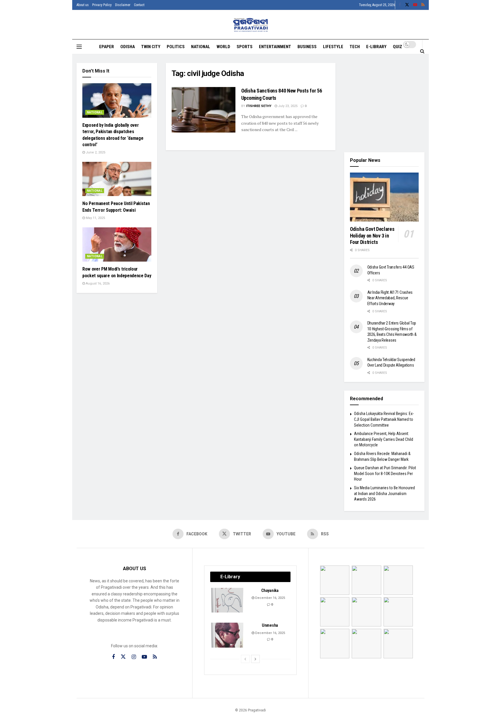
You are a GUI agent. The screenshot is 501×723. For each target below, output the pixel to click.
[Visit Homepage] (251, 25)
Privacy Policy (102, 5)
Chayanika (269, 590)
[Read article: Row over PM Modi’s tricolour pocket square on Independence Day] (116, 244)
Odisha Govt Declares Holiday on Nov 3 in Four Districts (372, 235)
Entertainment (275, 46)
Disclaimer (122, 5)
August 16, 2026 (97, 283)
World (223, 46)
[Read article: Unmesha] (227, 635)
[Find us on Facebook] (400, 5)
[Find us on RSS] (422, 5)
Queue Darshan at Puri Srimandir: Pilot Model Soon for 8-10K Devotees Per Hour (385, 473)
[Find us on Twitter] (407, 5)
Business (307, 46)
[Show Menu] (79, 47)
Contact (139, 5)
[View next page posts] (255, 659)
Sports (245, 46)
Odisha (127, 46)
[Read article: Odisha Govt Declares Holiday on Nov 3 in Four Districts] (384, 197)
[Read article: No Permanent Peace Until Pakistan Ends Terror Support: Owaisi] (116, 179)
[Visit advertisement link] (384, 103)
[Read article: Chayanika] (227, 600)
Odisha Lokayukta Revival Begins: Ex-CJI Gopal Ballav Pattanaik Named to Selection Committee (384, 419)
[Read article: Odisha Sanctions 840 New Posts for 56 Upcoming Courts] (203, 110)
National (200, 46)
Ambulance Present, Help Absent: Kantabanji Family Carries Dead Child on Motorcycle (383, 439)
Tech (355, 46)
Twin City (150, 46)
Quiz (397, 46)
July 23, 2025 (287, 106)
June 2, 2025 (95, 152)
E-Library (376, 46)
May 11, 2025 (95, 218)
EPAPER (106, 46)
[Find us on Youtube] (415, 5)
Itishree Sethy (258, 106)
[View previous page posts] (245, 659)
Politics (176, 46)
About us (83, 5)
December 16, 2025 (269, 598)
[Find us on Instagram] (134, 657)
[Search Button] (422, 51)
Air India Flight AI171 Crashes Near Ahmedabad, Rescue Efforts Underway (390, 298)
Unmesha (270, 625)
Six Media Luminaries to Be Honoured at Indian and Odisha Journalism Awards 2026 (384, 493)
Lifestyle (333, 46)
